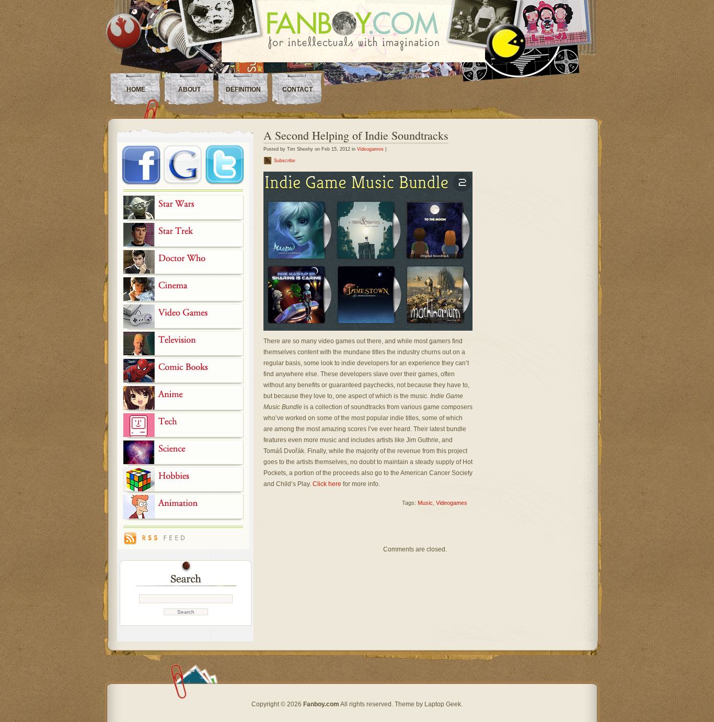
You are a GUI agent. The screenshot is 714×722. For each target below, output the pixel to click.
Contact (297, 89)
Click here (327, 484)
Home (135, 89)
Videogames (370, 149)
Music (425, 503)
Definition (243, 89)
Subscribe (284, 160)
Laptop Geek (442, 704)
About (189, 89)
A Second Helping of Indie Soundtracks (355, 135)
